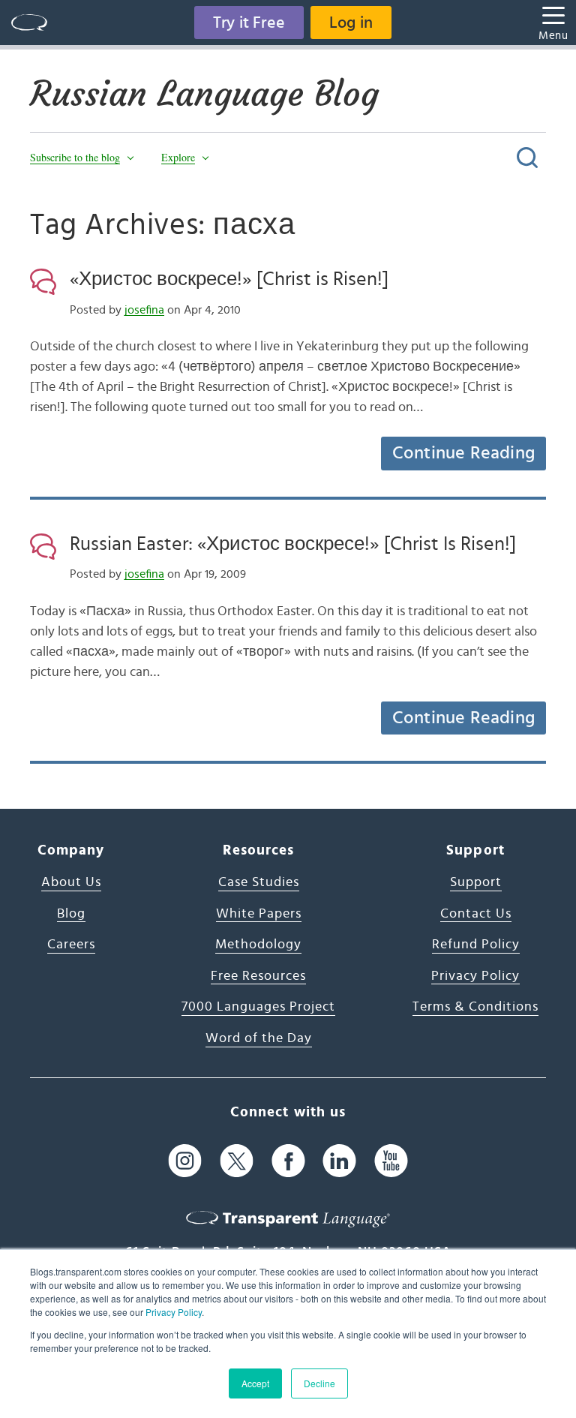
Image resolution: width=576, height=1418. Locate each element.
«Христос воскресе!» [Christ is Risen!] (229, 279)
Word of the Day (259, 1038)
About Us (71, 882)
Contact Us (476, 914)
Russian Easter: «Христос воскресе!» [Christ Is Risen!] (293, 544)
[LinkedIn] (339, 1160)
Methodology (258, 944)
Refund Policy (476, 944)
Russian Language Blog (204, 94)
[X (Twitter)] (237, 1160)
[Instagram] (185, 1160)
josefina (144, 310)
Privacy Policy (174, 1311)
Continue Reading (463, 453)
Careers (71, 944)
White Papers (259, 914)
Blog (71, 914)
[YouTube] (391, 1160)
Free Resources (258, 976)
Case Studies (258, 882)
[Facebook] (288, 1160)
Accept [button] (255, 1383)
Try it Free (249, 22)
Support (476, 882)
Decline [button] (319, 1383)
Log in (351, 22)
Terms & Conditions (475, 1007)
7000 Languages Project (258, 1007)
